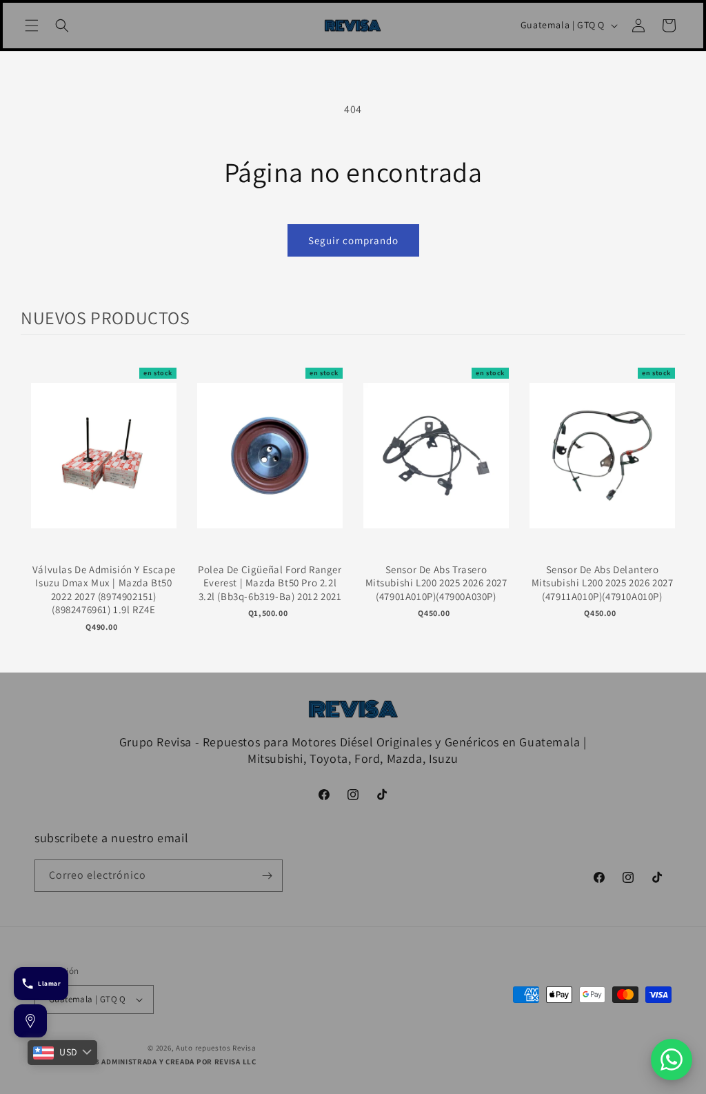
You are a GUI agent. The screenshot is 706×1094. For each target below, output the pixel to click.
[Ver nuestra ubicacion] (30, 1020)
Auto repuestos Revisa (216, 1048)
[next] (671, 506)
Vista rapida (103, 470)
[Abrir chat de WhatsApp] (671, 1059)
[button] (32, 25)
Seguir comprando (353, 240)
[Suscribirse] (267, 875)
